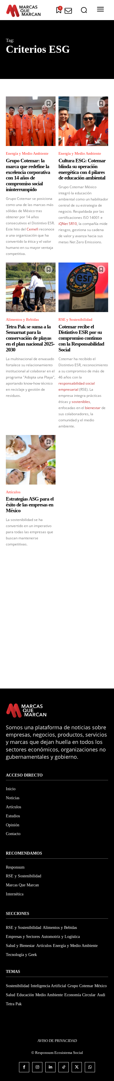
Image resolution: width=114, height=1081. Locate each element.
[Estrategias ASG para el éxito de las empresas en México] (31, 460)
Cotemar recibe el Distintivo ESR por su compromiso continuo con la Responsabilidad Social (81, 338)
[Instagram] (37, 1067)
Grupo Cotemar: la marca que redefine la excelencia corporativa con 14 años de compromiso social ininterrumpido (28, 175)
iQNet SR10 (67, 223)
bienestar (93, 407)
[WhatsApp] (90, 1067)
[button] (83, 10)
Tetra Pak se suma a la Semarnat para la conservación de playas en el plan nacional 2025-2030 (30, 338)
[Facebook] (24, 1067)
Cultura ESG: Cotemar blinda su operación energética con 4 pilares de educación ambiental (82, 169)
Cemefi (32, 229)
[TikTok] (63, 1067)
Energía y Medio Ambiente (27, 153)
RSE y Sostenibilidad (75, 319)
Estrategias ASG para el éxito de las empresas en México (29, 504)
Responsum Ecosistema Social (59, 1052)
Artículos (13, 492)
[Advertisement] (57, 622)
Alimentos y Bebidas (22, 319)
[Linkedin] (50, 1067)
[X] (77, 1067)
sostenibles (81, 401)
